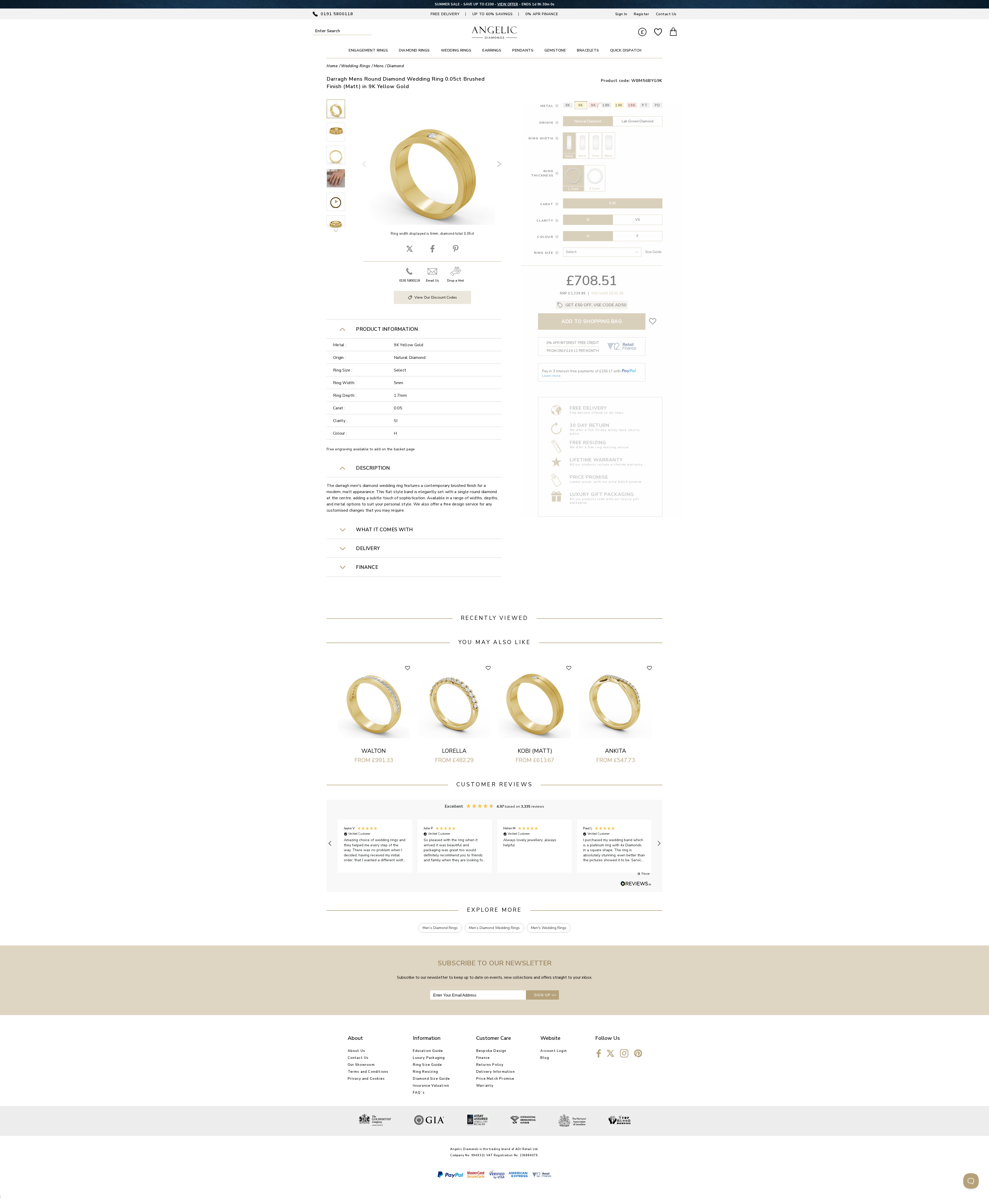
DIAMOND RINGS (414, 50)
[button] (330, 843)
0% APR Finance (541, 14)
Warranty (485, 1085)
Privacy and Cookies (366, 1078)
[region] (494, 843)
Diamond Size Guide (431, 1078)
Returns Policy (490, 1064)
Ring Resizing (425, 1071)
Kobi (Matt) (535, 751)
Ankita (615, 751)
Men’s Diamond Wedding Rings (494, 927)
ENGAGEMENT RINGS (368, 50)
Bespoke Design (491, 1051)
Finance (483, 1058)
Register (641, 14)
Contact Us (666, 14)
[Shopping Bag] (673, 32)
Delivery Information (495, 1071)
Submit (368, 31)
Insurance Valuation (431, 1085)
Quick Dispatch (626, 50)
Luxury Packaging (429, 1058)
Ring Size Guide (427, 1064)
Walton (373, 751)
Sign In (621, 14)
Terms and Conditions (368, 1071)
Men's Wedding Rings (548, 927)
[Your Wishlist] (658, 32)
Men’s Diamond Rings (440, 927)
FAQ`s (419, 1092)
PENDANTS (522, 50)
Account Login (553, 1051)
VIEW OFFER (506, 4)
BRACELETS (588, 50)
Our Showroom (361, 1064)
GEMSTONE (555, 50)
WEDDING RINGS (456, 50)
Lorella (454, 751)
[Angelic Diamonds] (494, 37)
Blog (544, 1058)
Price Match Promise (495, 1078)
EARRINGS (491, 50)
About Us (356, 1051)
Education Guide (428, 1051)
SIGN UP (545, 995)
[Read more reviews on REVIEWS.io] (635, 884)
